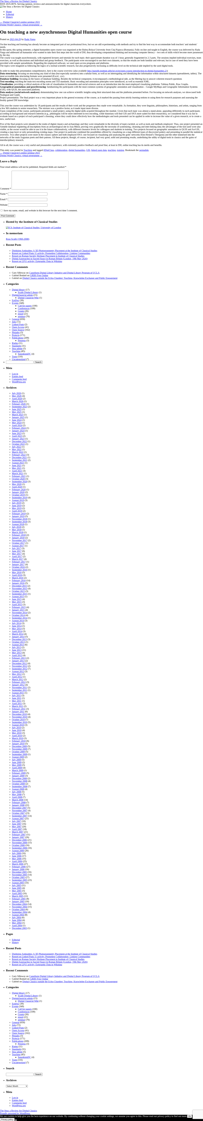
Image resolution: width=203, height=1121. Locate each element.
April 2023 (17, 436)
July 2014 (16, 623)
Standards (16, 346)
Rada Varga (29, 39)
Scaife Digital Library (28, 292)
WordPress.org (19, 382)
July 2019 (16, 503)
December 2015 (19, 586)
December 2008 (19, 778)
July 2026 (16, 393)
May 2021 (17, 468)
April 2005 (17, 893)
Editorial (10, 14)
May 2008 (17, 794)
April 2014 (17, 631)
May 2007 (17, 826)
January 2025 (18, 417)
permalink (144, 150)
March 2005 (17, 896)
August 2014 (18, 620)
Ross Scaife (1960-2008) (17, 239)
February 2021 (19, 476)
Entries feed (17, 376)
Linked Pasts (18, 324)
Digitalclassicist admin (22, 295)
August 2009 (18, 757)
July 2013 (16, 647)
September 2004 (19, 912)
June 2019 (17, 505)
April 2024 (17, 425)
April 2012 (17, 677)
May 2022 (17, 449)
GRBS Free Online (39, 275)
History (9, 17)
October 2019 (18, 495)
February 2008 (19, 802)
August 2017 (18, 545)
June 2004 (17, 920)
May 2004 (17, 923)
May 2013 (17, 652)
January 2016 (18, 583)
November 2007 (19, 810)
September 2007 (19, 816)
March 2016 (17, 578)
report (20, 313)
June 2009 (17, 762)
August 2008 (18, 789)
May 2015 (17, 602)
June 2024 (17, 420)
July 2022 (16, 446)
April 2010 (17, 735)
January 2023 (18, 438)
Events (15, 303)
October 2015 (18, 591)
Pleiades (16, 332)
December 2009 (19, 746)
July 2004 (16, 917)
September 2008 (19, 786)
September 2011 (19, 690)
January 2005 (18, 901)
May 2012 (17, 674)
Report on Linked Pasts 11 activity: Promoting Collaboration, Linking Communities (51, 253)
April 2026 (17, 398)
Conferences (24, 308)
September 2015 (19, 594)
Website (3, 205)
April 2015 (17, 604)
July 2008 (16, 792)
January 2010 (18, 743)
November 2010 (19, 717)
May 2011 (16, 701)
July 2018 (16, 527)
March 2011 (17, 706)
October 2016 (18, 567)
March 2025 (17, 414)
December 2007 (19, 808)
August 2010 (18, 725)
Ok (189, 1116)
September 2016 (19, 570)
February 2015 (19, 607)
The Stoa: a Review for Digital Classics (18, 1)
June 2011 (16, 698)
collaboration (61, 150)
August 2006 (18, 850)
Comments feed (19, 379)
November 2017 (19, 540)
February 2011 (19, 709)
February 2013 (19, 658)
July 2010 (16, 727)
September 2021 (19, 460)
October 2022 (18, 444)
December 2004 (19, 904)
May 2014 (17, 628)
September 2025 (19, 406)
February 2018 (19, 535)
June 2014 (17, 626)
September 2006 (19, 848)
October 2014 (18, 615)
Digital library (18, 289)
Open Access (18, 327)
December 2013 (19, 639)
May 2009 (17, 765)
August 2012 (18, 671)
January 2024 (18, 430)
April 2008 (17, 797)
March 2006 (17, 864)
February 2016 (19, 580)
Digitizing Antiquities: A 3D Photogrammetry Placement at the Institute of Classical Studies (54, 250)
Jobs (14, 322)
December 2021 (19, 457)
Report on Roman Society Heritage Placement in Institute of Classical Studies (48, 256)
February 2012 (19, 682)
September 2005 (19, 880)
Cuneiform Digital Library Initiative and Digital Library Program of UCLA (64, 272)
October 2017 (18, 543)
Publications (17, 338)
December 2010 (19, 714)
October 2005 (18, 877)
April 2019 (17, 511)
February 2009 (19, 773)
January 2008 (18, 805)
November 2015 (19, 588)
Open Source (18, 330)
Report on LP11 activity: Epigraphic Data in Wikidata (37, 261)
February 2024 (19, 428)
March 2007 (17, 832)
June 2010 (17, 730)
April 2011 (17, 703)
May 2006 (17, 858)
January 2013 (18, 660)
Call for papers (25, 305)
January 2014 (18, 636)
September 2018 (19, 521)
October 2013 (18, 642)
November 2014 (19, 612)
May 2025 (17, 412)
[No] (16, 1120)
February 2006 (19, 866)
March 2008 (17, 800)
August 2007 (18, 818)
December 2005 (19, 872)
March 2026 (17, 401)
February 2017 (19, 561)
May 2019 (17, 508)
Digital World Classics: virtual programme (21, 24)
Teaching (27, 150)
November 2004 (19, 907)
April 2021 (17, 471)
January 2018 (18, 537)
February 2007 (19, 834)
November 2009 (19, 749)
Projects (15, 335)
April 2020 (17, 487)
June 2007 (17, 824)
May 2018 (17, 529)
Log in (15, 374)
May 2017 (17, 553)
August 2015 (18, 596)
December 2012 (19, 663)
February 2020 (19, 489)
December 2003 (19, 928)
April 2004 (17, 925)
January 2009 (18, 775)
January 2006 (18, 869)
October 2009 (18, 751)
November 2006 (19, 842)
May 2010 (17, 733)
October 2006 (18, 845)
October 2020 (18, 479)
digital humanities (77, 150)
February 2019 (19, 513)
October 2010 (18, 719)
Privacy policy (7, 1119)
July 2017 (16, 548)
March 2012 (17, 679)
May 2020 (17, 484)
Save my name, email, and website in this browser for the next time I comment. (40, 210)
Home (9, 11)
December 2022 (19, 441)
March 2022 (17, 452)
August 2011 (18, 693)
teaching (112, 150)
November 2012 (19, 666)
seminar (21, 316)
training (120, 150)
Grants (21, 311)
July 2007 (16, 821)
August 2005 (18, 882)
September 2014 (19, 618)
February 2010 (19, 741)
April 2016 (17, 575)
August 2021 (18, 463)
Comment (5, 188)
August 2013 (18, 644)
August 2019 (18, 500)
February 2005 (19, 899)
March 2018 (17, 532)
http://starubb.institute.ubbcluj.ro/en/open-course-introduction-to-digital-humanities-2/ (127, 71)
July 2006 (16, 853)
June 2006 (17, 856)
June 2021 (17, 465)
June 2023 (17, 433)
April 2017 (17, 556)
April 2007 (17, 829)
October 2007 (18, 813)
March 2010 (17, 738)
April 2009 (17, 767)
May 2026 (17, 396)
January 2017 (18, 564)
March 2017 (17, 559)
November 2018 (19, 519)
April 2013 (17, 655)
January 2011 (18, 711)
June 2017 (17, 551)
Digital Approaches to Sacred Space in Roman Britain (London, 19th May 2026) (50, 258)
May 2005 (17, 890)
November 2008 (19, 781)
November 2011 (19, 687)
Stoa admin (17, 348)
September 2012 (19, 668)
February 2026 (19, 404)
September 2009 (19, 754)
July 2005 (16, 885)
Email (3, 199)
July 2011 (16, 695)
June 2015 (17, 599)
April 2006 (17, 861)
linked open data (99, 150)
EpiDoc (15, 300)
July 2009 (16, 759)
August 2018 (18, 524)
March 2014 (17, 634)
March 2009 (17, 770)
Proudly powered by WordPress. (15, 1113)
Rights (15, 343)
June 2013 (17, 650)
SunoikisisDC (24, 354)
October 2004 (18, 909)
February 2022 (19, 455)
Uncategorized (19, 359)
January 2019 (18, 516)
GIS (88, 150)
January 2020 (18, 492)
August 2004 (18, 915)
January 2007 (18, 837)
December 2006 (19, 840)
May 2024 (17, 422)
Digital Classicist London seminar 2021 (20, 22)
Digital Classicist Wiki (28, 297)
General (15, 319)
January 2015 (18, 610)
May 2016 (17, 572)
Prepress (22, 340)
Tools (14, 356)
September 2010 (19, 722)
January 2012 (18, 685)
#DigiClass (49, 150)
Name (3, 194)
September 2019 (19, 497)
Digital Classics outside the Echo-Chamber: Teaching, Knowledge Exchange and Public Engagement (69, 278)
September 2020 (19, 481)
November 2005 (19, 874)
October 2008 (18, 784)
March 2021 (17, 473)
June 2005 (17, 888)
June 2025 (17, 409)
